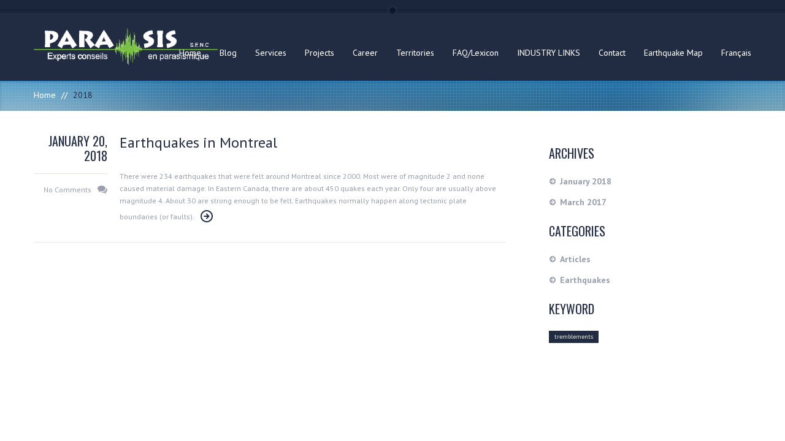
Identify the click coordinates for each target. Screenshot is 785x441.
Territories (415, 52)
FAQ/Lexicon (476, 52)
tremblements (573, 337)
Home (190, 52)
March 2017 (583, 202)
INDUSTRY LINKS (548, 52)
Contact (612, 52)
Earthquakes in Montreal (198, 142)
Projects (319, 52)
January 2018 (585, 181)
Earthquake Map (673, 52)
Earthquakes (585, 279)
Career (365, 52)
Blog (228, 52)
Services (270, 52)
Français (736, 52)
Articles (575, 259)
